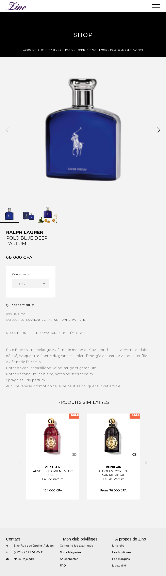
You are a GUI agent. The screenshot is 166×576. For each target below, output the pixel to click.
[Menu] (156, 6)
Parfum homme (75, 50)
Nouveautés (35, 319)
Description (16, 332)
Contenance (20, 274)
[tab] (16, 335)
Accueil (28, 50)
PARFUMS (55, 50)
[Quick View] (74, 454)
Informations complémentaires (62, 332)
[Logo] (16, 6)
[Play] (9, 214)
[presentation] (7, 130)
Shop (41, 50)
